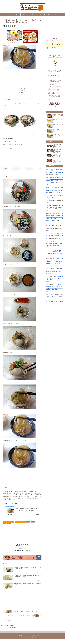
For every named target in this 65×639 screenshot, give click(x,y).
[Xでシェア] (4, 26)
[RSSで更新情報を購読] (29, 550)
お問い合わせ (38, 635)
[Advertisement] (22, 78)
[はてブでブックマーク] (8, 26)
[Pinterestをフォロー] (24, 550)
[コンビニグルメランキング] (13, 626)
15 (59, 44)
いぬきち (55, 65)
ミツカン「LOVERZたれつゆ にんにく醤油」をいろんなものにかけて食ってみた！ (54, 191)
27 (54, 47)
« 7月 (47, 50)
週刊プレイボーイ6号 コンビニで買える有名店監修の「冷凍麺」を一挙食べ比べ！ (54, 278)
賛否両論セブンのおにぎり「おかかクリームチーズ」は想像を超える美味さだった (54, 270)
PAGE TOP (32, 631)
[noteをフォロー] (22, 550)
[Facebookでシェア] (6, 26)
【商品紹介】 (22, 90)
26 (52, 47)
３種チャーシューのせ (7, 523)
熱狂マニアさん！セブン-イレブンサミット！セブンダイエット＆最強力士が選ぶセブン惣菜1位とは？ (54, 243)
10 (47, 44)
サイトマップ (44, 635)
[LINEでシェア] (10, 26)
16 (62, 44)
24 (47, 47)
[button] (15, 26)
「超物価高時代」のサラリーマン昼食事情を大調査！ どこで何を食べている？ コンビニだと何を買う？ (55, 181)
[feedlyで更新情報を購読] (27, 550)
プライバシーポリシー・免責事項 (29, 635)
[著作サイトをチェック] (16, 550)
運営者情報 (20, 635)
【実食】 (22, 92)
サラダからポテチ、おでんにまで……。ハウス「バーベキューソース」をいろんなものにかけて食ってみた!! (54, 199)
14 (57, 44)
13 (54, 44)
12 (52, 44)
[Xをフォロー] (18, 550)
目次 (21, 88)
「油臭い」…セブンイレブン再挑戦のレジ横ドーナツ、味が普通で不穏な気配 (54, 252)
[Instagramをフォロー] (20, 550)
